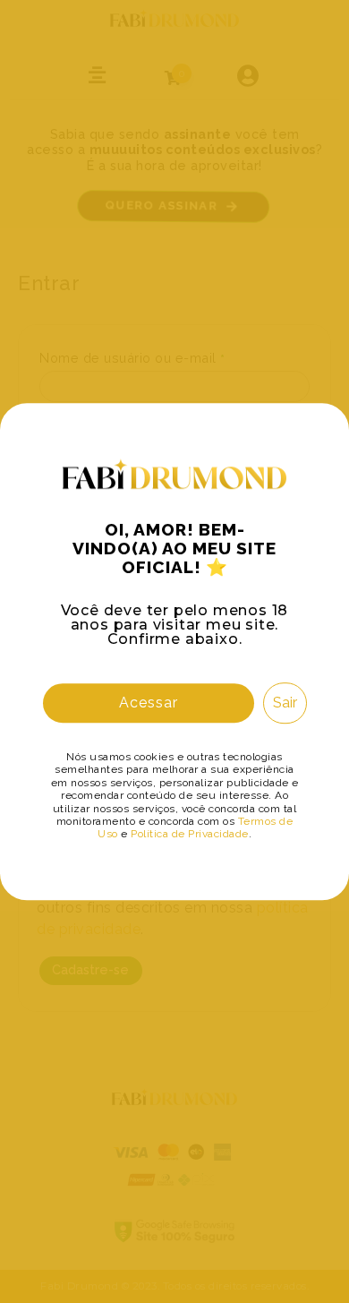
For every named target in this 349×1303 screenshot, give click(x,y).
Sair (285, 702)
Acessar (148, 702)
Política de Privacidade (190, 834)
